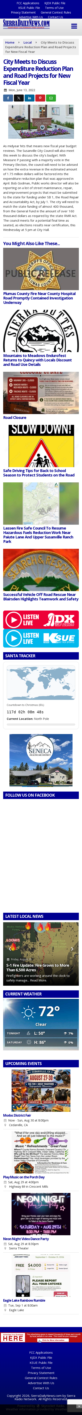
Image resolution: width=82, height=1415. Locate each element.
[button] (74, 26)
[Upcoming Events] (41, 1090)
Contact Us (55, 17)
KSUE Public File (29, 8)
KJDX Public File (54, 3)
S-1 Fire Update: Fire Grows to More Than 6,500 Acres (37, 967)
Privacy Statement (23, 12)
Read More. (38, 980)
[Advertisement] (41, 760)
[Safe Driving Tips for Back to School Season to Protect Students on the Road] (41, 446)
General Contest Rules (56, 12)
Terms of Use (54, 8)
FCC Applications (28, 3)
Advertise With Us (31, 17)
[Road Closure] (41, 393)
